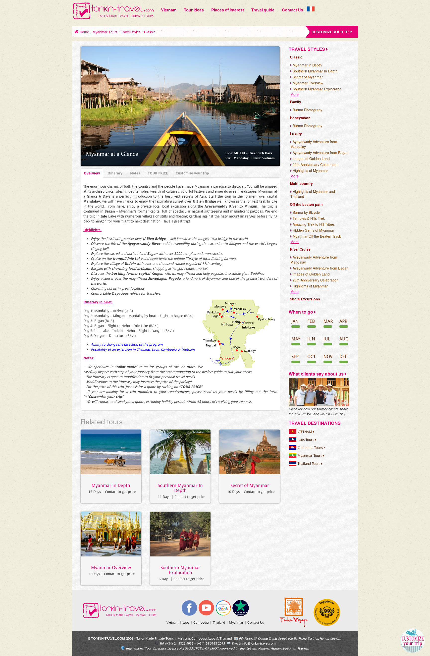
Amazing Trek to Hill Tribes (313, 224)
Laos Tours (306, 440)
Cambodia (201, 623)
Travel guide (262, 10)
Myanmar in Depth (111, 485)
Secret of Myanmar (249, 485)
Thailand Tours (309, 464)
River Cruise (300, 249)
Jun (311, 338)
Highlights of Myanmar (310, 170)
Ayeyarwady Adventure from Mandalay (313, 144)
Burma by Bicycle (306, 212)
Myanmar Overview (111, 567)
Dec (343, 356)
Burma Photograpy (307, 109)
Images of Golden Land (311, 158)
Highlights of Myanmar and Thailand (312, 194)
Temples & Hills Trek (308, 218)
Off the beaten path (306, 204)
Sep (295, 356)
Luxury (296, 133)
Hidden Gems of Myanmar (313, 230)
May (295, 338)
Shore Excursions (305, 298)
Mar (328, 321)
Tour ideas (194, 10)
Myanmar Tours (105, 31)
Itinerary (115, 173)
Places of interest (227, 10)
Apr (343, 321)
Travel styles (131, 31)
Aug (343, 338)
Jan (295, 321)
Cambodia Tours (311, 448)
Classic (149, 31)
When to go (301, 312)
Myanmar (236, 623)
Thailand (219, 623)
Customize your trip (332, 31)
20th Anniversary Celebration (315, 164)
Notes (135, 173)
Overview (92, 173)
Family (295, 101)
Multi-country (301, 183)
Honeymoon (300, 117)
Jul (326, 338)
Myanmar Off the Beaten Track (316, 236)
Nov (327, 356)
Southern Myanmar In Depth (180, 488)
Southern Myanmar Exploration (180, 570)
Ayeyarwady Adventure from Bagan (320, 152)
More (294, 94)
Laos (186, 623)
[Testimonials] (319, 392)
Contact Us (292, 10)
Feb (311, 321)
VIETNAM (305, 432)
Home (84, 31)
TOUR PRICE (158, 173)
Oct (311, 356)
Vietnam (168, 10)
